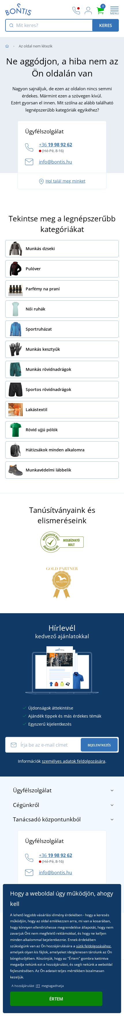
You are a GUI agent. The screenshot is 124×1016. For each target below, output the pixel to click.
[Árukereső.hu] (62, 542)
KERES (105, 25)
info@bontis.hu (55, 162)
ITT (38, 986)
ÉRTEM (56, 999)
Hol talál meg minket (65, 181)
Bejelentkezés (99, 745)
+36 (55, 144)
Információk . (62, 761)
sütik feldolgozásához (93, 946)
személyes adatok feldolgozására (73, 761)
